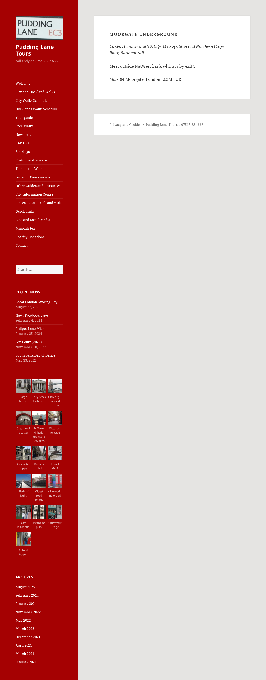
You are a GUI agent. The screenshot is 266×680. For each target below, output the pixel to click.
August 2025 (25, 587)
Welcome (23, 83)
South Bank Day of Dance (35, 355)
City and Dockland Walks (35, 92)
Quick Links (25, 211)
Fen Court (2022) (29, 342)
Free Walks (24, 126)
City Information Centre (35, 194)
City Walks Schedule (32, 100)
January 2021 (26, 662)
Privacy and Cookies (125, 124)
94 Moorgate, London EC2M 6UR (150, 79)
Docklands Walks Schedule (37, 109)
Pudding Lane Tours (35, 50)
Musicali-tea (25, 228)
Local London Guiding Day (36, 302)
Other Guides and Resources (38, 185)
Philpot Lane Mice (30, 328)
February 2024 (27, 595)
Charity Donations (30, 237)
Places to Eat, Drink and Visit (38, 203)
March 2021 (25, 653)
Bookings (23, 151)
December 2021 (28, 637)
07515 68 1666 (192, 124)
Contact (22, 245)
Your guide (24, 117)
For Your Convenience (33, 177)
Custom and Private (31, 160)
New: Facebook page (32, 315)
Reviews (22, 143)
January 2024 (26, 603)
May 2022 (23, 620)
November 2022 (28, 612)
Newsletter (24, 134)
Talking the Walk (29, 168)
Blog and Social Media (33, 220)
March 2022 (25, 628)
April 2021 (24, 645)
